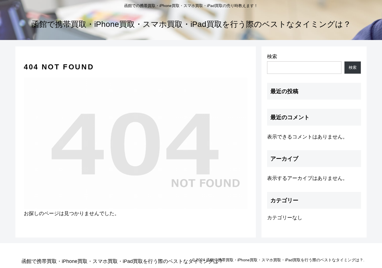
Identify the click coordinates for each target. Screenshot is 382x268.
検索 (272, 56)
